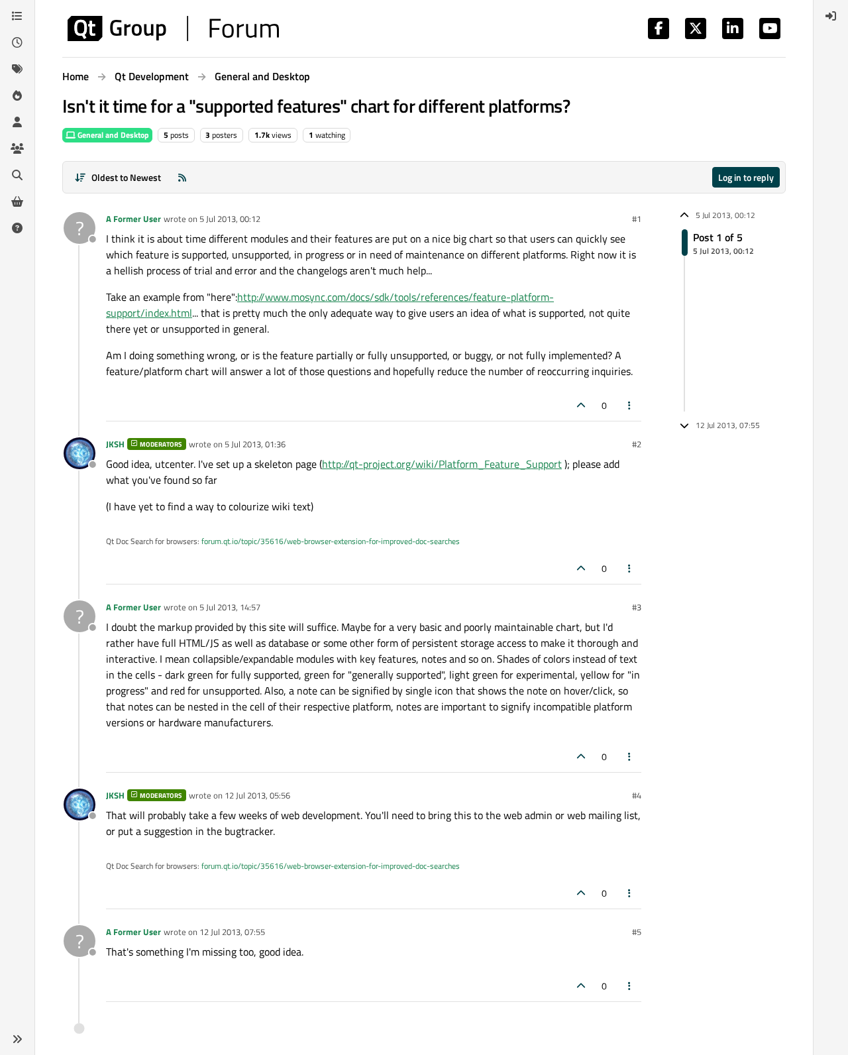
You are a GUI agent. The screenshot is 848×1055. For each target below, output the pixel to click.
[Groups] (17, 148)
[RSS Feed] (182, 177)
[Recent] (17, 42)
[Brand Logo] (173, 28)
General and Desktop (112, 135)
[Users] (17, 122)
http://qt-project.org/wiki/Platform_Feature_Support (442, 464)
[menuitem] (831, 16)
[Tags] (17, 69)
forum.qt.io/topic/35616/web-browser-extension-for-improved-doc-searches (330, 541)
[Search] (17, 175)
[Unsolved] (17, 228)
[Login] (831, 16)
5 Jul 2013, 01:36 (255, 444)
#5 (636, 931)
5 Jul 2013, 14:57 (229, 607)
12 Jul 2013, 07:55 (232, 931)
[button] (17, 1039)
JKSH (115, 444)
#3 (636, 607)
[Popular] (17, 95)
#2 (636, 444)
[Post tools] (630, 405)
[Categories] (17, 16)
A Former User (133, 218)
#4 (636, 795)
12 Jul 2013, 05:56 (257, 795)
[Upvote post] (581, 405)
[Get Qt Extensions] (17, 201)
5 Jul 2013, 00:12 (229, 218)
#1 (636, 218)
